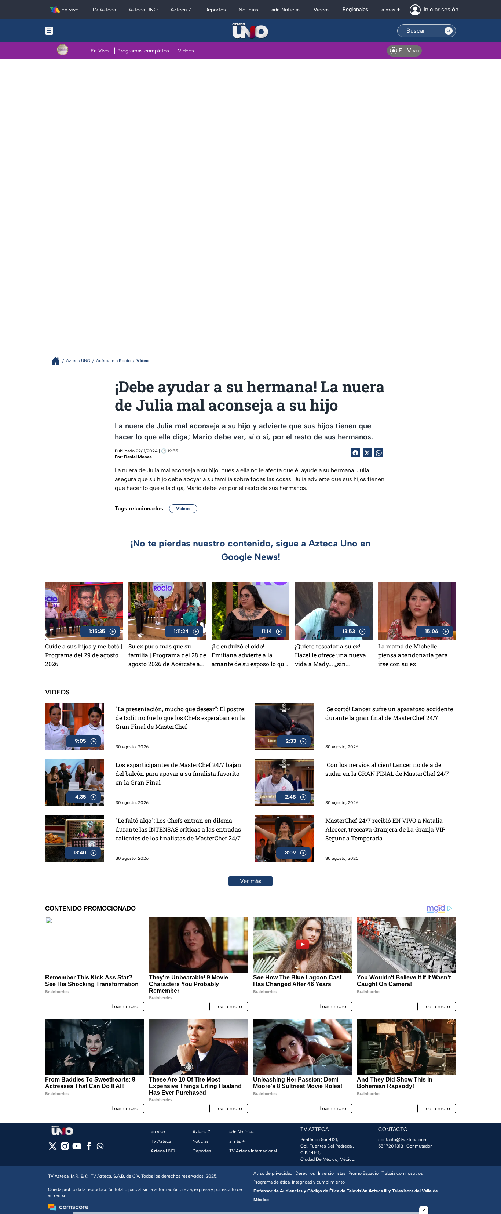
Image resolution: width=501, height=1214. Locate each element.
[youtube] (76, 1148)
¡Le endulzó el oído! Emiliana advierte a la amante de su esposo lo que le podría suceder (249, 655)
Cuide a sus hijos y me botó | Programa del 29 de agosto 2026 (83, 655)
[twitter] (52, 1148)
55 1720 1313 (390, 1146)
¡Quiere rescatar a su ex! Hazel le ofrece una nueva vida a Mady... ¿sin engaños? (330, 655)
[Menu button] (74, 30)
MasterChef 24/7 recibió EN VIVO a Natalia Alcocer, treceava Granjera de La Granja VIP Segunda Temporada (385, 829)
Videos (183, 508)
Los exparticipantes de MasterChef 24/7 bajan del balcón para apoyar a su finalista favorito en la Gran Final (178, 773)
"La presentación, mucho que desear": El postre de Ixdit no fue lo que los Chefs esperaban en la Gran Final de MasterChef (180, 717)
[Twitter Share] (367, 452)
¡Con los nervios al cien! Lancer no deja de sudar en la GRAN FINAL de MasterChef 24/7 (387, 769)
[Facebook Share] (355, 452)
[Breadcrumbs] (58, 361)
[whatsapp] (100, 1147)
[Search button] (449, 31)
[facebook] (89, 1148)
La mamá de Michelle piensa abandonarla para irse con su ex (413, 655)
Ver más (251, 880)
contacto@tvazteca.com (403, 1139)
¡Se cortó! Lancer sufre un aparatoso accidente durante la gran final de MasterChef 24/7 (389, 713)
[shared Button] (378, 452)
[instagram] (64, 1148)
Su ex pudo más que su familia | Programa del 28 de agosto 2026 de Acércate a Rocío (167, 655)
